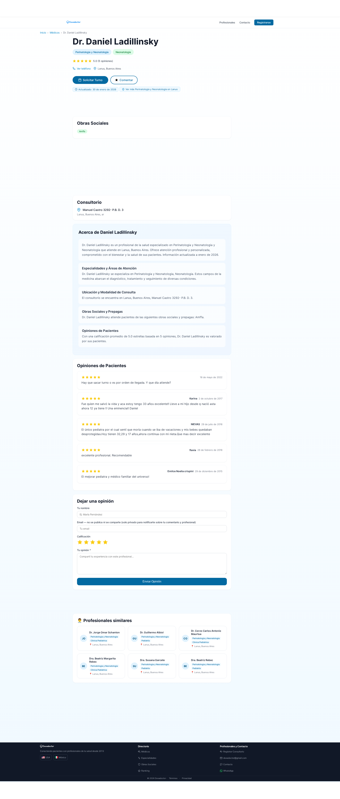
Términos (173, 778)
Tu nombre (83, 508)
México (62, 757)
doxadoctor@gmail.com (234, 758)
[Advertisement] (170, 8)
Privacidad (187, 778)
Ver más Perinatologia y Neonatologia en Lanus (152, 89)
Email (136, 522)
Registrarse (264, 22)
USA (48, 757)
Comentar (126, 80)
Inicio (43, 32)
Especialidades (148, 758)
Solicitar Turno (93, 80)
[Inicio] (74, 22)
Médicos (55, 32)
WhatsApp (228, 770)
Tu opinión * (84, 550)
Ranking (145, 770)
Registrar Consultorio (233, 751)
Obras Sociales (148, 764)
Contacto (244, 22)
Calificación (83, 536)
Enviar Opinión (152, 581)
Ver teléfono (84, 68)
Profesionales (227, 22)
